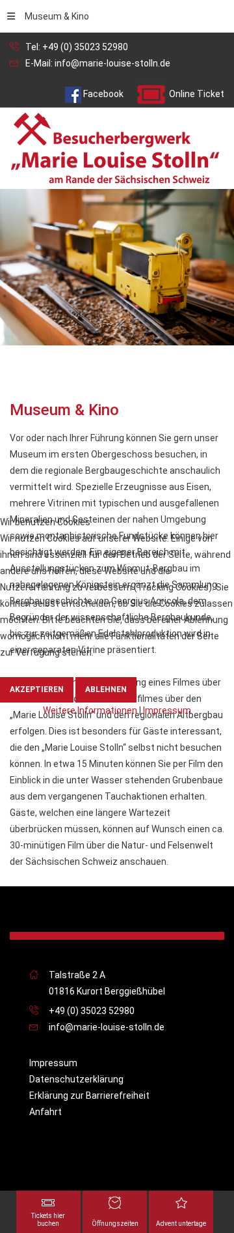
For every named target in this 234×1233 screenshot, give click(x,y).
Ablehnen (106, 689)
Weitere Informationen (90, 710)
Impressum (167, 710)
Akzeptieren (37, 689)
